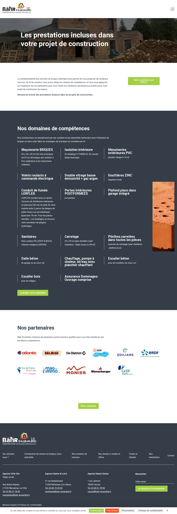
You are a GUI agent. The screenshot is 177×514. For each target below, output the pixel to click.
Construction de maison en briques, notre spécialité (42, 456)
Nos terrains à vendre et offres (109, 456)
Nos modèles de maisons (79, 456)
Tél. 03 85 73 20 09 (53, 488)
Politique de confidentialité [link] (150, 510)
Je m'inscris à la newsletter (151, 488)
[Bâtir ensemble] (17, 8)
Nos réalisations (154, 456)
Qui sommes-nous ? (9, 456)
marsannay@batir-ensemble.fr (16, 495)
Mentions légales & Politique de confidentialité (22, 505)
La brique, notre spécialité (33, 293)
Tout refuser (112, 510)
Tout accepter (96, 510)
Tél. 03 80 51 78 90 (11, 491)
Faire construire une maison (144, 81)
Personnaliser (128, 510)
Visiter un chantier (133, 456)
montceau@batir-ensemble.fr (58, 491)
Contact (171, 455)
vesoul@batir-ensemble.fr (99, 491)
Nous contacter (88, 406)
